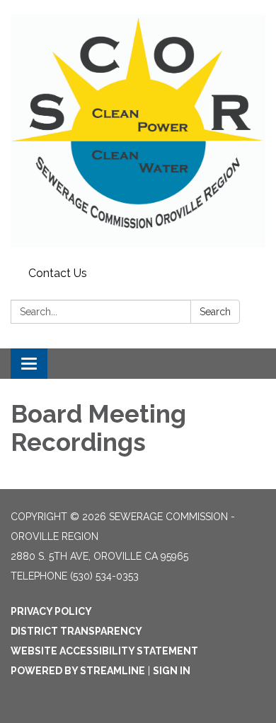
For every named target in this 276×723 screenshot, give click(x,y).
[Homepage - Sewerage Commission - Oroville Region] (138, 130)
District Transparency (76, 631)
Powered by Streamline (78, 670)
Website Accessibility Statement (104, 651)
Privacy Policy (51, 611)
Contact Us (57, 273)
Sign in (171, 670)
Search (215, 311)
